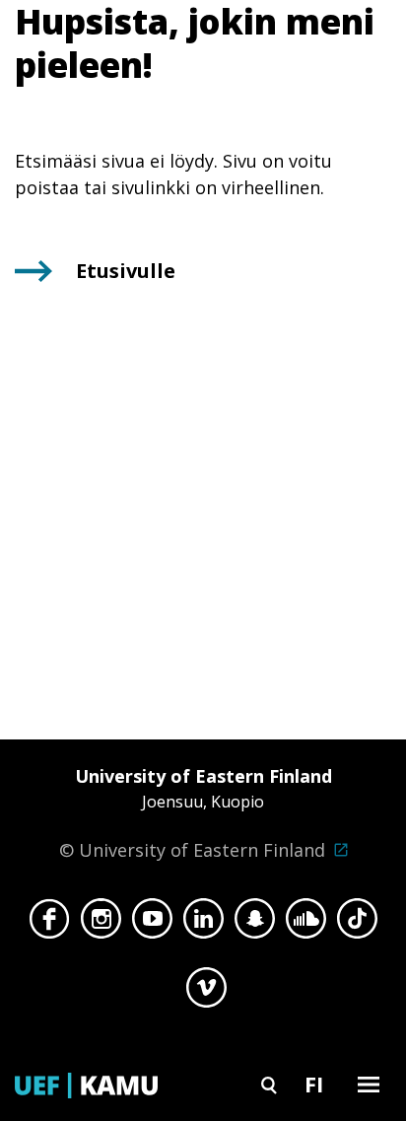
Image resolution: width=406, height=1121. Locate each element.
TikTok (357, 923)
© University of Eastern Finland (195, 813)
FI (313, 1083)
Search (269, 1084)
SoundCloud (306, 923)
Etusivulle (125, 270)
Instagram (101, 923)
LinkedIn (203, 923)
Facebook (50, 923)
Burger (368, 1084)
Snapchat (255, 923)
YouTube (152, 923)
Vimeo (206, 992)
